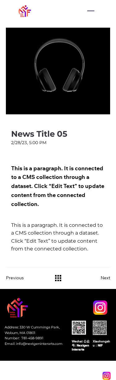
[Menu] (90, 10)
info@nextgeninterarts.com (39, 343)
